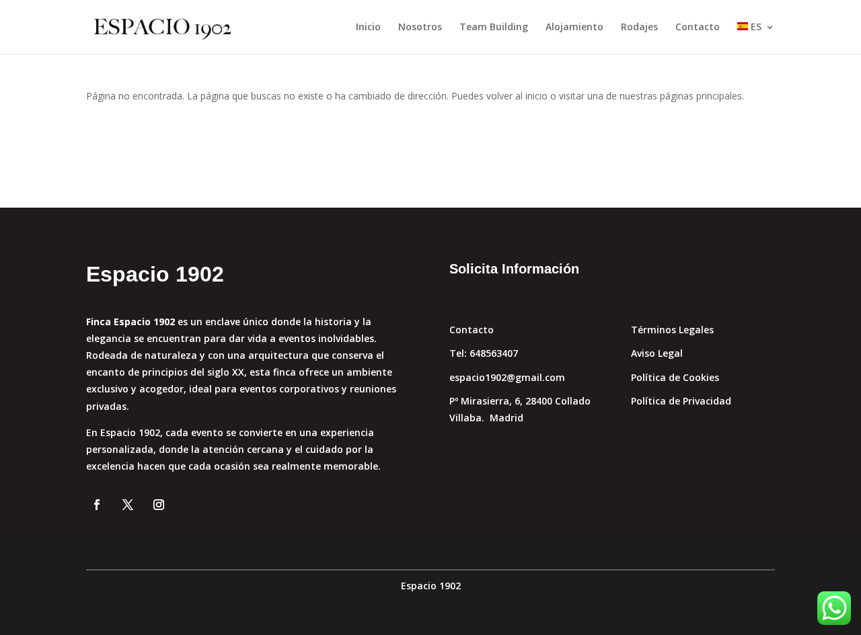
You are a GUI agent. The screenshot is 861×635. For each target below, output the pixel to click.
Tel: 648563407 (483, 353)
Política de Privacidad (681, 400)
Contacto (697, 27)
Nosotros (420, 27)
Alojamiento (574, 27)
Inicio (368, 27)
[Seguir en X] (128, 504)
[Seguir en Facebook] (97, 504)
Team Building (493, 27)
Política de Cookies (675, 377)
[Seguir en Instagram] (159, 504)
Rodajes (639, 27)
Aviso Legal (657, 353)
